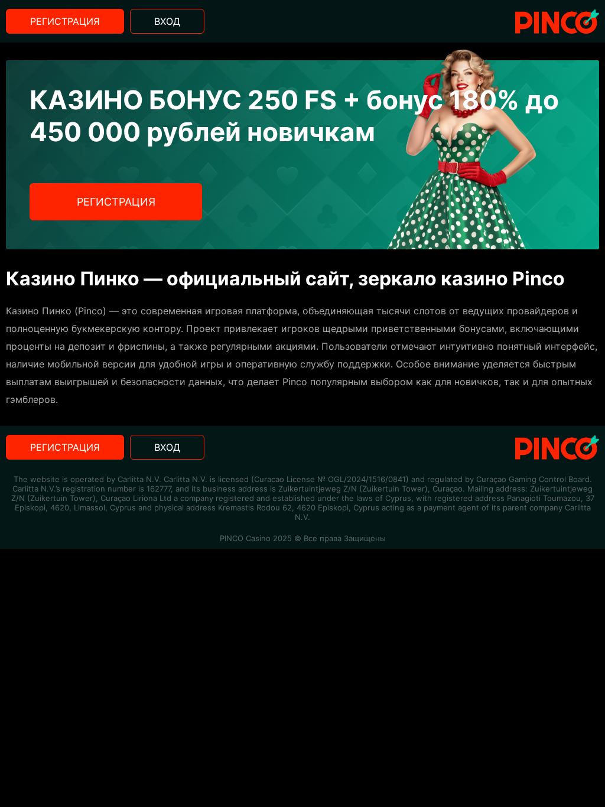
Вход (167, 21)
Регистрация (65, 21)
